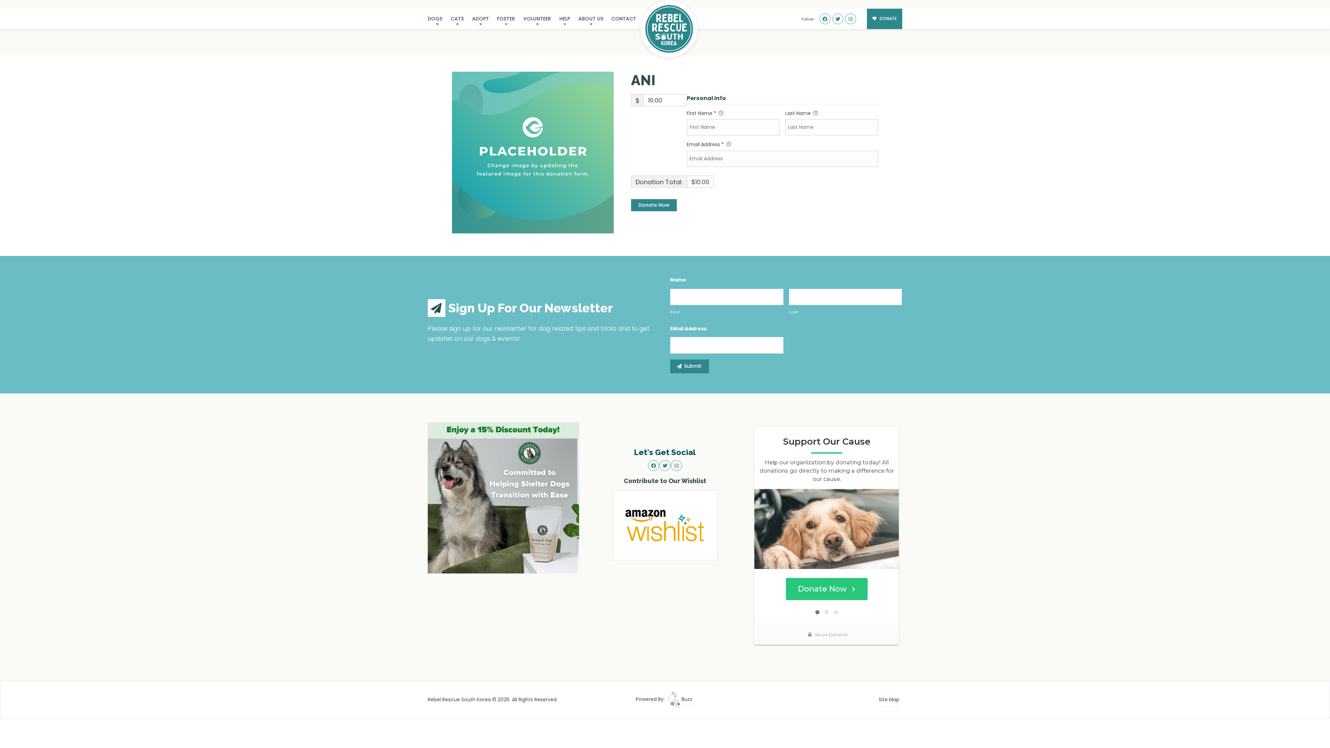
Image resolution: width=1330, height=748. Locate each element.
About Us (590, 18)
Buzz (686, 699)
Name (678, 280)
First (675, 312)
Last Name (798, 113)
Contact (623, 18)
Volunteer (537, 18)
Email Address (705, 144)
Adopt (480, 18)
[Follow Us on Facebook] (825, 19)
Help (564, 18)
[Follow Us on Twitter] (837, 19)
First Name (701, 113)
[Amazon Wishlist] (665, 525)
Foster (506, 18)
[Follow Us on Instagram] (850, 19)
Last (794, 312)
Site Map (889, 699)
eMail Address (688, 329)
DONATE (888, 18)
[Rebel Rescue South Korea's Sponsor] (503, 497)
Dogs (435, 18)
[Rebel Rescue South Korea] (669, 29)
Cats (457, 18)
